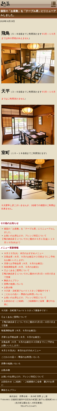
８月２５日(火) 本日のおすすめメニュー (23, 253)
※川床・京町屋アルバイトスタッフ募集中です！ (27, 291)
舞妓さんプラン (11, 280)
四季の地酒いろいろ (13, 284)
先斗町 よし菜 (5, 4)
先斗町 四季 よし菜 (38, 396)
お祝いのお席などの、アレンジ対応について (26, 236)
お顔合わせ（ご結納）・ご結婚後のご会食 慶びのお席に (27, 383)
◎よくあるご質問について (16, 270)
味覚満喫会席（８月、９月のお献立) (21, 267)
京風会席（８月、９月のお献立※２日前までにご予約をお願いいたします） (27, 344)
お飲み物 (8, 287)
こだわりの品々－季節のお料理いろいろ (23, 294)
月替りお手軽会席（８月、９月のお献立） (24, 263)
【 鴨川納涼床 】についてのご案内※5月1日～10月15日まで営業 (28, 324)
